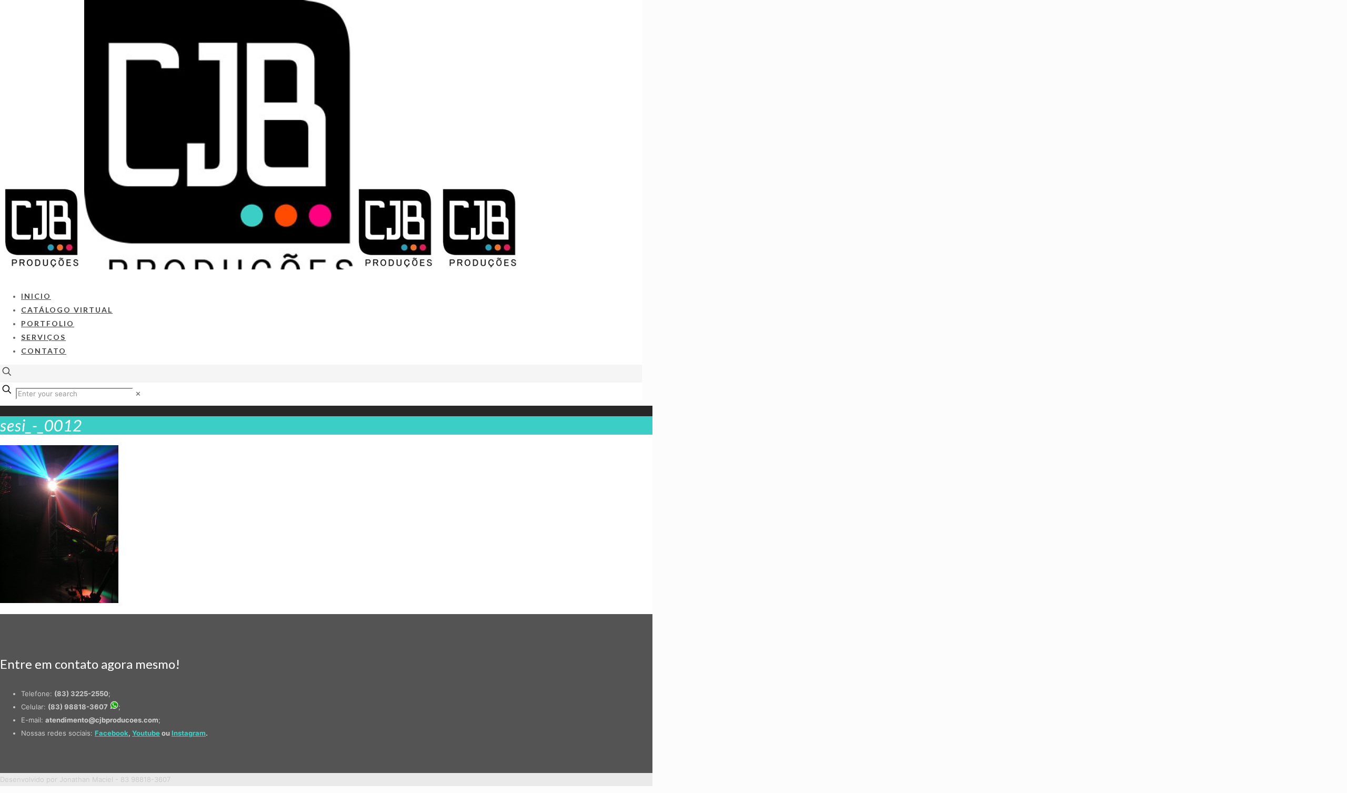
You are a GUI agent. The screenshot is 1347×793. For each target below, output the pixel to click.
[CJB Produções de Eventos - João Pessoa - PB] (261, 267)
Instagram (189, 733)
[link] (138, 393)
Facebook (111, 733)
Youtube (146, 733)
